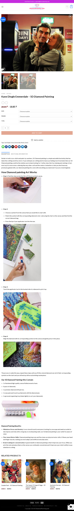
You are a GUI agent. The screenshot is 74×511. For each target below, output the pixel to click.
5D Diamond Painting (13, 380)
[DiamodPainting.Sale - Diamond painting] (37, 6)
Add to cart (37, 133)
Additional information (19, 154)
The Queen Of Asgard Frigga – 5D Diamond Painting (35, 486)
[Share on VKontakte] (19, 146)
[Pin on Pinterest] (16, 146)
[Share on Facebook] (6, 146)
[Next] (69, 42)
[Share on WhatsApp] (3, 146)
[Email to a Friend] (12, 146)
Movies (9, 93)
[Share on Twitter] (9, 146)
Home (3, 93)
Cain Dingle (7, 142)
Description (5, 154)
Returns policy (49, 505)
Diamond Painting (7, 426)
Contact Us (20, 505)
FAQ (56, 505)
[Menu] (2, 7)
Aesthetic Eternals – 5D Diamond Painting (59, 486)
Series (26, 142)
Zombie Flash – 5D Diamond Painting (11, 485)
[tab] (5, 154)
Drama (12, 142)
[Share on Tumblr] (25, 146)
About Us (28, 505)
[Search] (67, 6)
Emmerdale (18, 142)
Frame (3, 116)
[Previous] (5, 42)
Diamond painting (16, 172)
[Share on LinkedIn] (22, 146)
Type (3, 121)
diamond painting (23, 168)
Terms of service (37, 505)
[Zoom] (4, 69)
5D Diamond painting (39, 158)
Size (2, 111)
